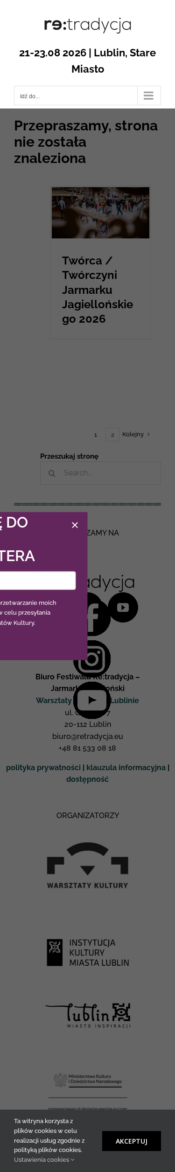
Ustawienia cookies (42, 1159)
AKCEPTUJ (131, 1141)
